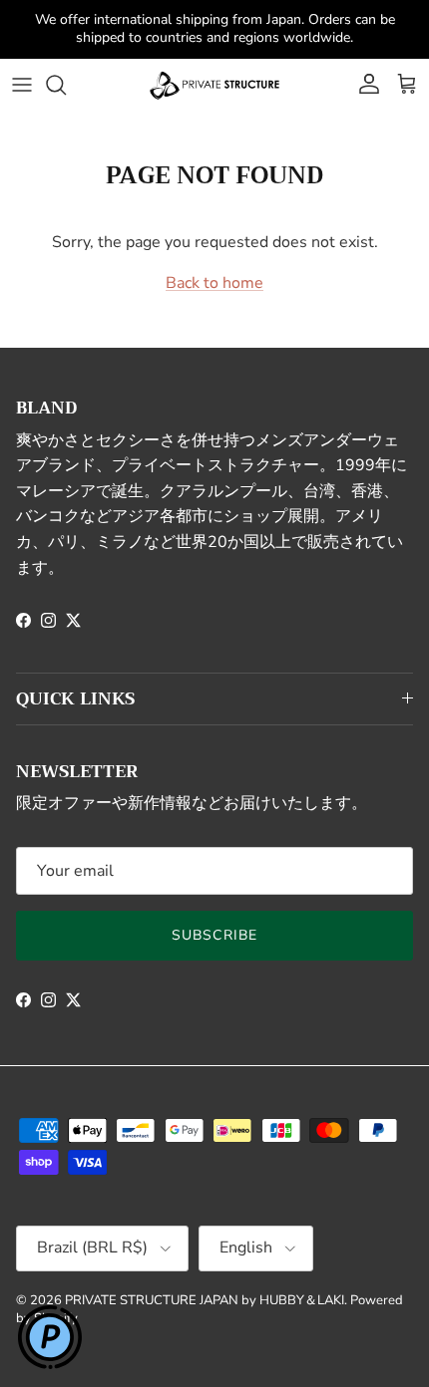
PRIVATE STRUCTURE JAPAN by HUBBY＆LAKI (204, 1283)
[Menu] (22, 68)
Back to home (214, 267)
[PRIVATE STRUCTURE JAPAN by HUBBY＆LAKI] (214, 68)
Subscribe (214, 918)
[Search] (66, 68)
